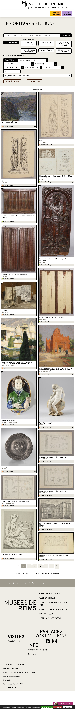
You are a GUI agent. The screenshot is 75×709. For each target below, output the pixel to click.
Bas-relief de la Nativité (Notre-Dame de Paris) (53, 555)
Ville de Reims (7, 665)
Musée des (56, 13)
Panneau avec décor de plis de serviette (14, 274)
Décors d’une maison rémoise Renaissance (53, 457)
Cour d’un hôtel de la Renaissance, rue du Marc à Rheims (54, 524)
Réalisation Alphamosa (10, 668)
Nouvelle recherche (13, 81)
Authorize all (47, 707)
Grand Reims (20, 665)
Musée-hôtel (63, 51)
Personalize (67, 707)
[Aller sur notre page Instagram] (54, 641)
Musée (67, 13)
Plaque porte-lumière (8, 420)
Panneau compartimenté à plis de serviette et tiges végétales (18, 216)
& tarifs (37, 650)
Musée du (29, 51)
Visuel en (14, 56)
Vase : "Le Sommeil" (45, 423)
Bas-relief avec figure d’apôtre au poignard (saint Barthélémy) (54, 259)
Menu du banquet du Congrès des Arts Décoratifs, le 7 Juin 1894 (55, 177)
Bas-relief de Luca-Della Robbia (11, 554)
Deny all (58, 707)
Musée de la (64, 44)
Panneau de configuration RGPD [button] (13, 684)
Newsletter (32, 654)
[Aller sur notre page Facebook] (48, 641)
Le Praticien (5, 310)
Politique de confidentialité (11, 676)
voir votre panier (36, 81)
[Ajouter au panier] (35, 93)
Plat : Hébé (5, 467)
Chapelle (46, 50)
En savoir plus (69, 8)
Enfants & (14, 641)
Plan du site (7, 680)
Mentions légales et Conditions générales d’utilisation (20, 672)
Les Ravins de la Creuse (9, 122)
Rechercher (66, 35)
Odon (41, 140)
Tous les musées (11, 43)
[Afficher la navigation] (5, 4)
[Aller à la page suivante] (57, 566)
